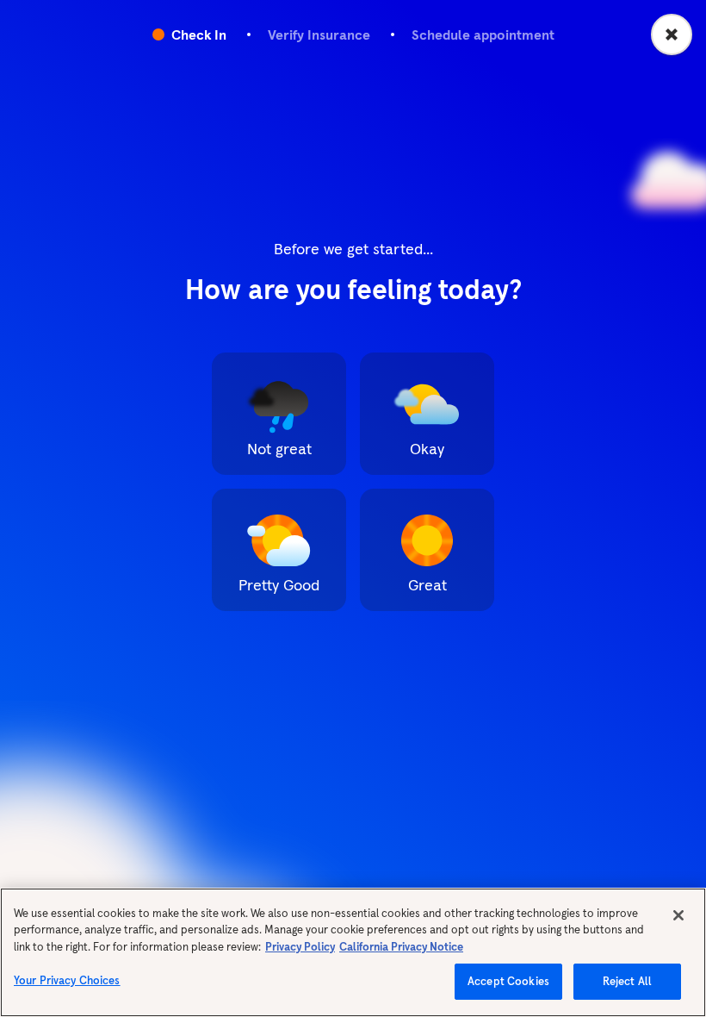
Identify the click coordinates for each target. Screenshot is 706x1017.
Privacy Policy (300, 946)
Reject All (627, 981)
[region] (353, 952)
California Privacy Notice (401, 946)
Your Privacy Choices (67, 980)
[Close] (678, 915)
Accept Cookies (508, 981)
